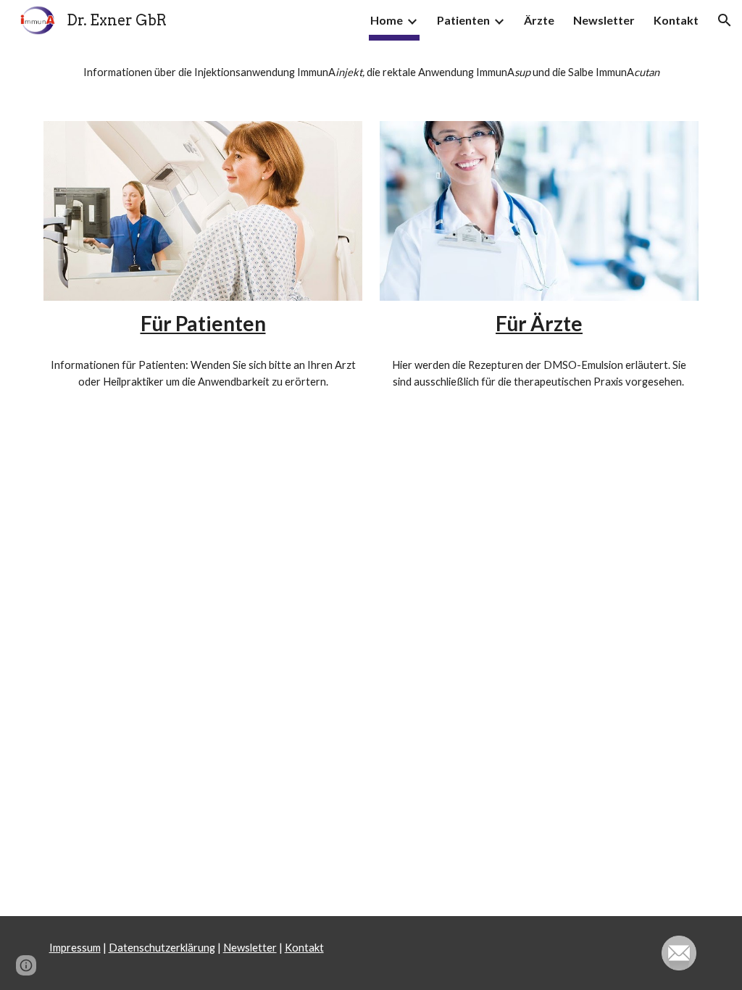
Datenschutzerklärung (162, 947)
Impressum (75, 947)
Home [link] (386, 20)
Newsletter (250, 947)
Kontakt (304, 947)
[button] (724, 20)
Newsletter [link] (604, 20)
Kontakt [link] (676, 20)
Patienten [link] (463, 20)
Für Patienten (203, 323)
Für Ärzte (539, 323)
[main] (371, 72)
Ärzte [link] (539, 20)
